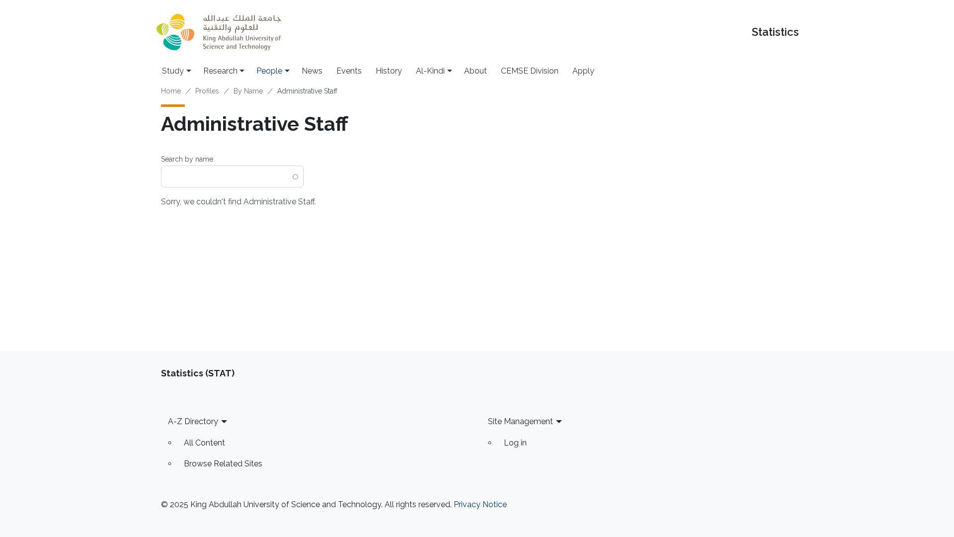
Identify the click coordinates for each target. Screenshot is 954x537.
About (475, 71)
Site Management (520, 421)
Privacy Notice (480, 504)
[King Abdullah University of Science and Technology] (218, 32)
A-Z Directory (193, 421)
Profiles (207, 91)
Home (171, 91)
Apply (583, 71)
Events (349, 71)
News (312, 71)
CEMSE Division (529, 71)
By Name (248, 91)
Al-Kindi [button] (430, 71)
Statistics (775, 32)
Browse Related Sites (223, 463)
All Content (204, 443)
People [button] (269, 71)
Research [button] (220, 71)
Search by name (187, 159)
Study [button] (173, 71)
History (389, 71)
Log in (515, 443)
